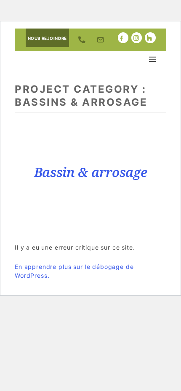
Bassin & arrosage (90, 172)
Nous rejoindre (47, 38)
